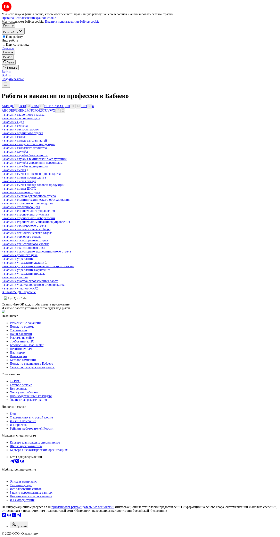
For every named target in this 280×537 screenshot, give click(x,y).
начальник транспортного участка (25, 244)
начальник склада (14, 136)
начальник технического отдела (24, 225)
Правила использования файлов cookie (72, 21)
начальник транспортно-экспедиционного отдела (36, 251)
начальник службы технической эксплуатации (34, 159)
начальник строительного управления (28, 210)
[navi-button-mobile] (6, 84)
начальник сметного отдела (21, 192)
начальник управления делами (23, 262)
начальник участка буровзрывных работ (30, 281)
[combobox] (19, 525)
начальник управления (17, 258)
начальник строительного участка (25, 214)
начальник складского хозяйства (24, 148)
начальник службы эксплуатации (25, 166)
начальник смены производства (24, 177)
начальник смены (14, 170)
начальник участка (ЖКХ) (20, 288)
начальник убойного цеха (20, 255)
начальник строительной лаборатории (28, 218)
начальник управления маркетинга (26, 270)
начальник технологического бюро (26, 229)
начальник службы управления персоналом (32, 162)
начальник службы (15, 151)
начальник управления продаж (23, 273)
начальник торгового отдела (21, 236)
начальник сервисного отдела (22, 133)
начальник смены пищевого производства (31, 173)
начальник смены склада (19, 181)
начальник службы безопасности (25, 155)
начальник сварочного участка (23, 114)
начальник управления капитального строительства (38, 266)
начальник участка (15, 277)
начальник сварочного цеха (21, 118)
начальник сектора (15, 125)
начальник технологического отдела (27, 233)
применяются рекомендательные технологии (82, 507)
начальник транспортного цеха (23, 247)
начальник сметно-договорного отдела (29, 196)
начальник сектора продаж (20, 129)
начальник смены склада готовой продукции (33, 185)
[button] (6, 71)
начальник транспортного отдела (25, 240)
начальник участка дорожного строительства (33, 284)
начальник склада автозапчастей (24, 140)
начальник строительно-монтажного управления (36, 222)
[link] (9, 62)
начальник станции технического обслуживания (35, 199)
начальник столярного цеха (21, 207)
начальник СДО (13, 122)
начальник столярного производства (27, 203)
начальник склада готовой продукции (28, 144)
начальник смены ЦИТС (19, 188)
